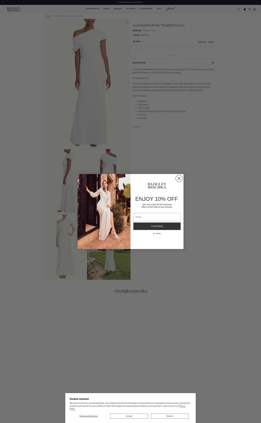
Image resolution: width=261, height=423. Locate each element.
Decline (169, 416)
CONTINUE (157, 226)
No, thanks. (157, 233)
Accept (129, 416)
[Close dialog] (179, 178)
